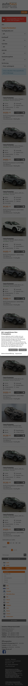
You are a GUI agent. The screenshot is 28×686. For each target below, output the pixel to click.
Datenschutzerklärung (7, 353)
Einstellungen (22, 349)
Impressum (18, 353)
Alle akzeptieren (13, 349)
